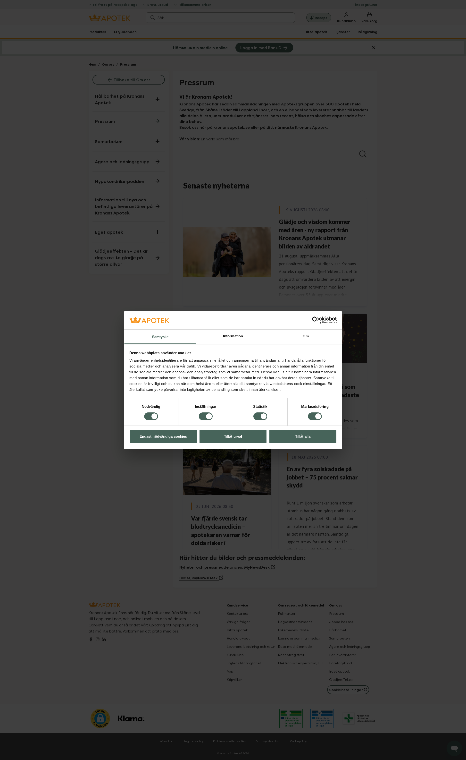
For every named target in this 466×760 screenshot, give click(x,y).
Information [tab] (233, 336)
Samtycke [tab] (160, 337)
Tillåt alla (302, 436)
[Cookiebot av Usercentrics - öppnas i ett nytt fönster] (315, 320)
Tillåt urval (233, 436)
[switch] (206, 416)
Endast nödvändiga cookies (163, 436)
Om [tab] (306, 336)
